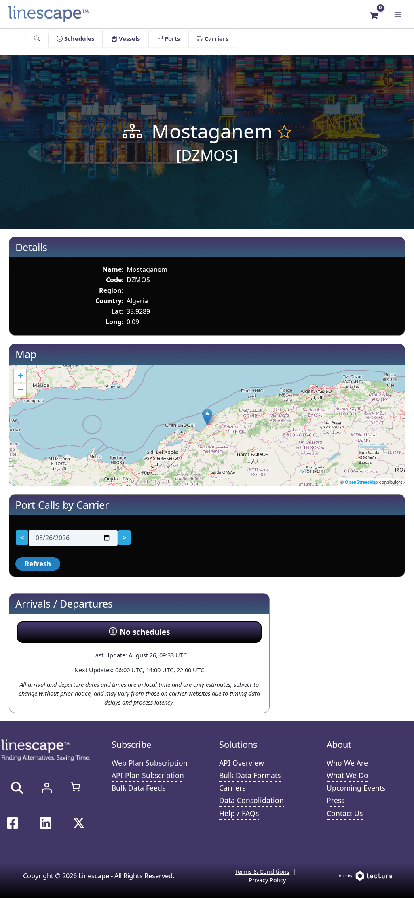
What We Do (347, 775)
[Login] (46, 788)
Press (335, 800)
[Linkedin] (45, 822)
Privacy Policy (267, 880)
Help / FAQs (239, 813)
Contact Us (345, 813)
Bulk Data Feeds (138, 788)
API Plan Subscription (148, 775)
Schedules (78, 38)
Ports (171, 38)
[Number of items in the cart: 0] (75, 787)
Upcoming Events (356, 788)
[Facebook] (12, 822)
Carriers (215, 38)
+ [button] (20, 375)
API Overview (241, 763)
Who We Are (347, 763)
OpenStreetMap (361, 482)
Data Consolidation (251, 800)
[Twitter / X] (78, 822)
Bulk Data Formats (250, 775)
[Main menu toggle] (398, 14)
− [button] (20, 389)
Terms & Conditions (262, 871)
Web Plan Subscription (150, 763)
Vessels (128, 38)
